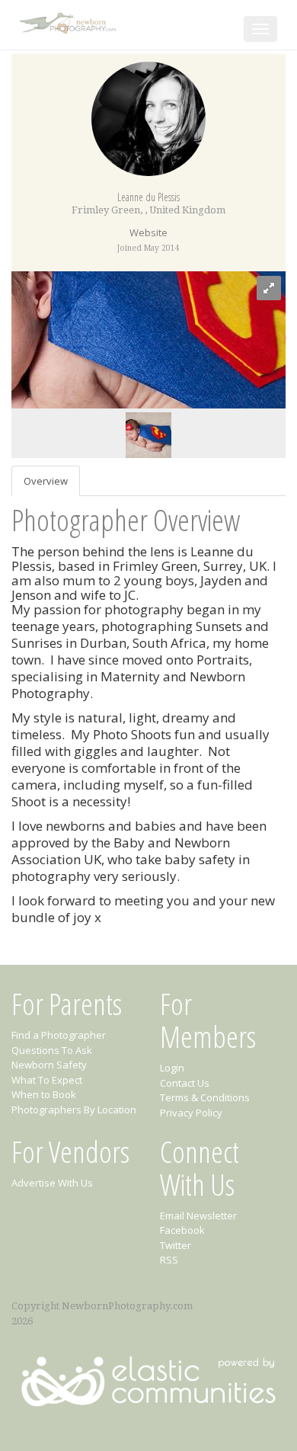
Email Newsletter (198, 1215)
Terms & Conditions (205, 1097)
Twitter (175, 1245)
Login (172, 1068)
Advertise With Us (52, 1183)
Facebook (182, 1230)
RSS (169, 1260)
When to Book (43, 1094)
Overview (46, 481)
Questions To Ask (51, 1050)
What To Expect (46, 1080)
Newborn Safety (49, 1064)
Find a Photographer (58, 1035)
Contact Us (184, 1083)
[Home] (69, 20)
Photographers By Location (73, 1109)
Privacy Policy (191, 1112)
